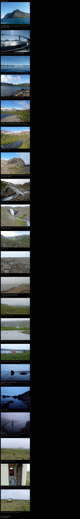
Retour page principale (4, 517)
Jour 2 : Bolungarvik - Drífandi (6, 516)
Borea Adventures (21, 53)
